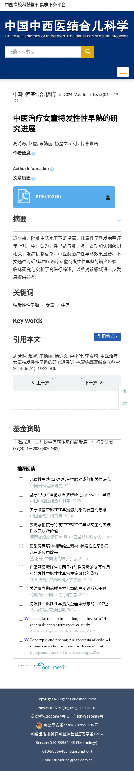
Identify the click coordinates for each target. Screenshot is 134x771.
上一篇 (43, 383)
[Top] (124, 392)
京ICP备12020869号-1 (50, 717)
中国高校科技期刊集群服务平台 (35, 5)
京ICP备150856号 (88, 717)
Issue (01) (101, 94)
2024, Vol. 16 (75, 94)
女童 (50, 305)
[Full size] (124, 404)
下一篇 (91, 383)
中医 (65, 305)
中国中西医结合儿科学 (35, 94)
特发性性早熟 (26, 305)
